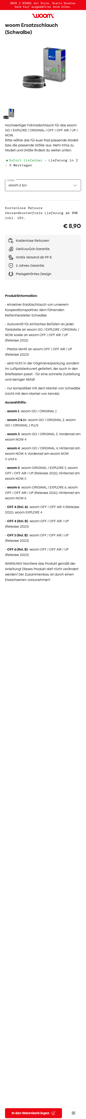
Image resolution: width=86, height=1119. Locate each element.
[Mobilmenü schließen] (73, 1113)
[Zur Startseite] (43, 15)
